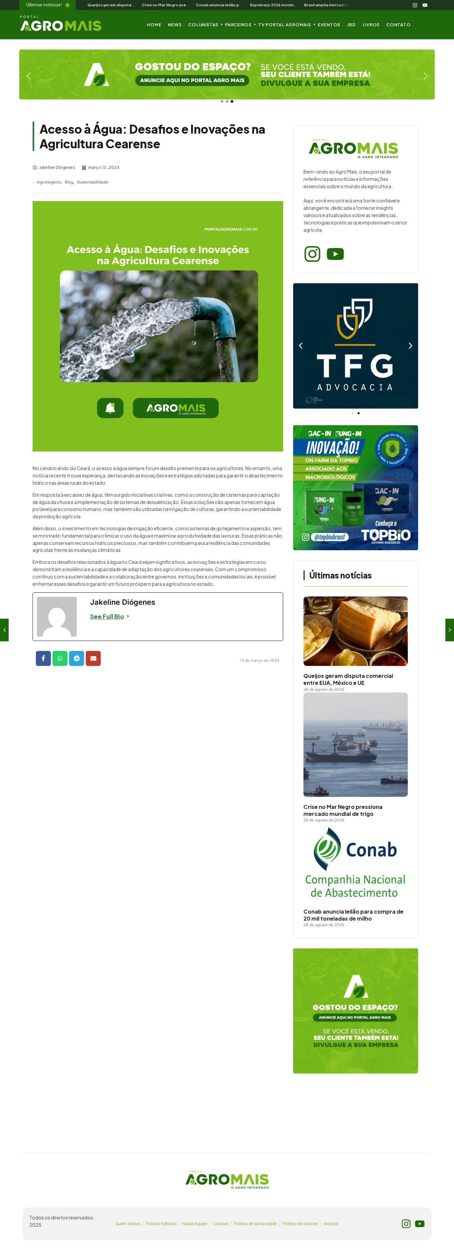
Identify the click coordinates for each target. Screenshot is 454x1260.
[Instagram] (415, 5)
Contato (398, 24)
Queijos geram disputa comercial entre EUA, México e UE (348, 679)
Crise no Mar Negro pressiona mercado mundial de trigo (343, 810)
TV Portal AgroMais (284, 24)
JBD (351, 24)
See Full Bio (107, 616)
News (174, 24)
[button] (300, 346)
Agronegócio (49, 182)
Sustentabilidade (92, 182)
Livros (371, 24)
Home (154, 24)
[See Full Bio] (128, 616)
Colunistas (203, 24)
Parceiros (238, 24)
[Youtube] (425, 5)
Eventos (329, 24)
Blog (69, 182)
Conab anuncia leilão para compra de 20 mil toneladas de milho (353, 915)
